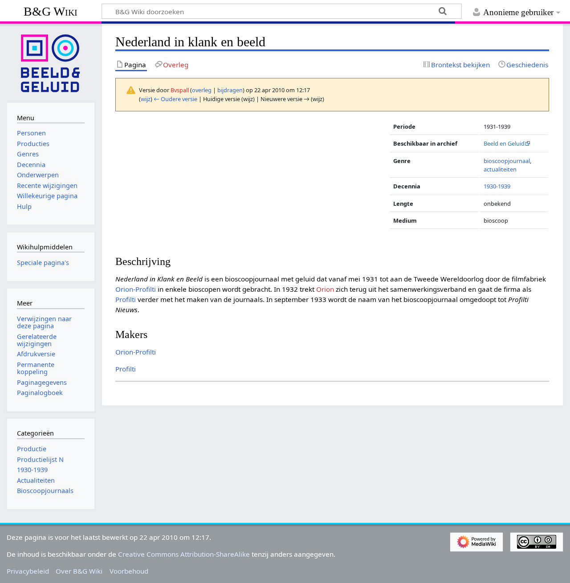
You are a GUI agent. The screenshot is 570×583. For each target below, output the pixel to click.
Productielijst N (40, 459)
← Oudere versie (175, 99)
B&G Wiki (50, 11)
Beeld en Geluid (504, 143)
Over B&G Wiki (79, 571)
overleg (202, 90)
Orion (325, 289)
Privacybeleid (28, 571)
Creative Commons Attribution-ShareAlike (184, 554)
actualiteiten (500, 169)
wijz (146, 99)
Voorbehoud (129, 571)
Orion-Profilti (135, 289)
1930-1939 (497, 186)
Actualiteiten (36, 480)
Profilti (125, 299)
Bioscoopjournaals (45, 490)
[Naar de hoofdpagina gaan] (51, 62)
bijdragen (230, 90)
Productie (31, 448)
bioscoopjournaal (507, 161)
